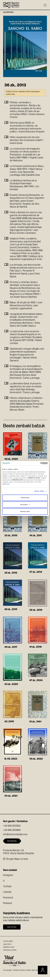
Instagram (8, 875)
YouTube (7, 886)
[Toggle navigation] (45, 5)
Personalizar (24, 504)
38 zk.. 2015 (10, 609)
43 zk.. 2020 (11, 684)
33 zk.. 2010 (10, 535)
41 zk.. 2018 (35, 646)
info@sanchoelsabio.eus (15, 834)
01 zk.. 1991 (35, 721)
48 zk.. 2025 (11, 458)
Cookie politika (8, 941)
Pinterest (7, 903)
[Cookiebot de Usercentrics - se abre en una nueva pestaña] (36, 463)
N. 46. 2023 (10, 758)
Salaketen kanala (8, 947)
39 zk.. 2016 (35, 609)
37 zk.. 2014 (35, 571)
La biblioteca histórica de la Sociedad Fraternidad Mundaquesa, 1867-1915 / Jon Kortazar (24, 185)
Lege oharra (7, 944)
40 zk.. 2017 (10, 646)
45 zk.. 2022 (36, 758)
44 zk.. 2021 (10, 795)
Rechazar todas (25, 511)
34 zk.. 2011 (35, 535)
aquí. (8, 484)
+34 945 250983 (12, 830)
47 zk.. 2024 (36, 680)
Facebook (8, 897)
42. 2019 (9, 721)
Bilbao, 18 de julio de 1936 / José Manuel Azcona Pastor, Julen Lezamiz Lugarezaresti (26, 305)
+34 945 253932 (12, 825)
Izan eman (11, 927)
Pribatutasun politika (9, 950)
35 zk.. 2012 (10, 572)
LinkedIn (7, 891)
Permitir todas (25, 497)
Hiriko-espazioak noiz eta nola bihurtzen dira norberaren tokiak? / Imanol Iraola (27, 140)
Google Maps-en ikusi (17, 858)
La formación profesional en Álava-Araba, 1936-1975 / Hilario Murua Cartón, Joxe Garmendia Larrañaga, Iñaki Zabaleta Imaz (27, 170)
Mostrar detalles (40, 491)
